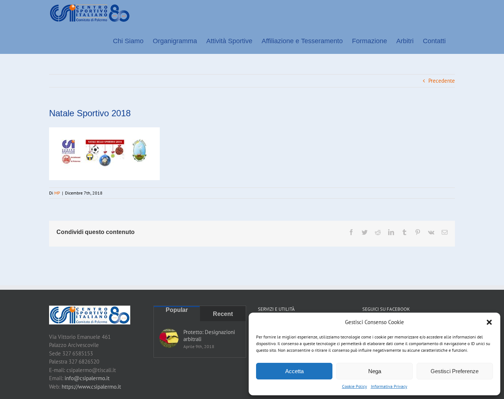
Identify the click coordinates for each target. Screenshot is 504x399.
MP (57, 193)
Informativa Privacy (389, 386)
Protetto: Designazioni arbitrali (209, 336)
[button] (489, 322)
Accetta (294, 371)
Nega (374, 371)
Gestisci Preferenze (455, 371)
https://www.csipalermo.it (91, 386)
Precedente (441, 80)
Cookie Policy (354, 386)
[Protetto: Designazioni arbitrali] (169, 338)
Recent (223, 314)
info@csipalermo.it (87, 378)
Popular (177, 310)
